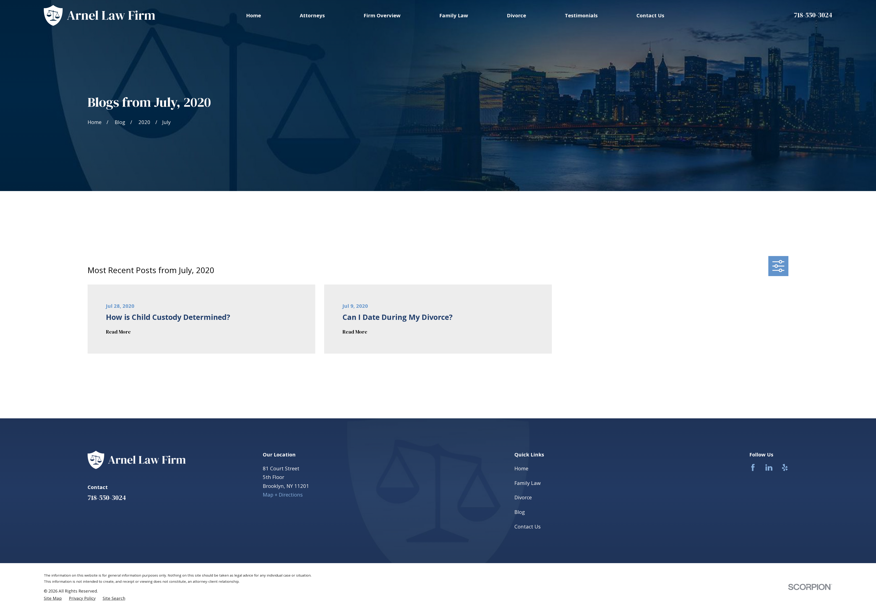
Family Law (527, 482)
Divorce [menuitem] (516, 15)
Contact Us (527, 526)
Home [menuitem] (253, 15)
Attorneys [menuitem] (312, 15)
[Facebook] (752, 467)
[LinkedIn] (768, 467)
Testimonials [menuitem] (581, 15)
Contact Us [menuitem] (650, 15)
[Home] (99, 15)
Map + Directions (283, 494)
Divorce (523, 497)
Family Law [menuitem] (453, 15)
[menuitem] (53, 598)
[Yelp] (784, 467)
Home (521, 468)
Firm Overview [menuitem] (382, 15)
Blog (519, 511)
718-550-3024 (813, 15)
